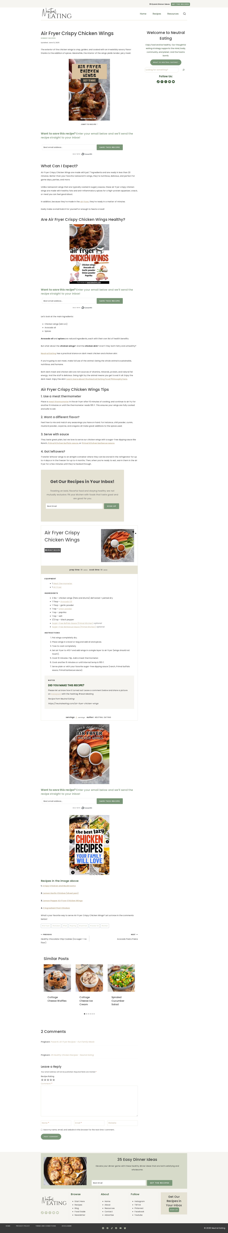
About (108, 1204)
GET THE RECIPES (180, 4)
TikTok (138, 1204)
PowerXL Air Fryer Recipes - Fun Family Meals (72, 1041)
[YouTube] (120, 1228)
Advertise (109, 1215)
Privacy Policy (23, 1226)
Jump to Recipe (88, 124)
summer (83, 926)
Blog (77, 1208)
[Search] (183, 70)
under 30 (94, 926)
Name (45, 1123)
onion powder (65, 608)
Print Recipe (53, 550)
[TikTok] (112, 1228)
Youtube (138, 1215)
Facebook (139, 1211)
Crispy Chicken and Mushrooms (59, 885)
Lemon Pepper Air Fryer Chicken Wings (63, 900)
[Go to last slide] (46, 988)
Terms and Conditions (46, 1226)
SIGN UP (174, 1210)
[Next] (132, 988)
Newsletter (80, 1215)
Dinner (44, 38)
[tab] (84, 1013)
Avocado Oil (66, 601)
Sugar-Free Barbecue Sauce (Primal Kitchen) (74, 626)
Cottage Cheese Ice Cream (86, 1001)
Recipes (157, 13)
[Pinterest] (107, 1228)
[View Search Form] (185, 13)
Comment (46, 1083)
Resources (173, 13)
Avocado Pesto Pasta (127, 937)
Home (143, 13)
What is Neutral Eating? (165, 62)
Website (112, 1123)
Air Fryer (57, 587)
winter (105, 926)
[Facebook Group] (125, 1228)
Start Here (80, 1201)
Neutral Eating (48, 353)
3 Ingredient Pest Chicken (56, 908)
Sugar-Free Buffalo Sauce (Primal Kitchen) (72, 623)
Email (78, 1123)
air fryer (46, 926)
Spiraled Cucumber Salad (118, 1001)
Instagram (140, 1201)
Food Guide (80, 1211)
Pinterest (139, 1208)
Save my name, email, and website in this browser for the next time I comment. (78, 1130)
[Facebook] (116, 1228)
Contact (109, 1211)
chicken (56, 926)
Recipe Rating (47, 1076)
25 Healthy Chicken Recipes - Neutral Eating (72, 1055)
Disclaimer (67, 1226)
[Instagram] (103, 1228)
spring (73, 926)
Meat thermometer (62, 583)
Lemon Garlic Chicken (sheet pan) (60, 893)
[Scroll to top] (222, 1224)
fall (65, 926)
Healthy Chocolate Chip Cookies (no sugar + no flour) (64, 939)
